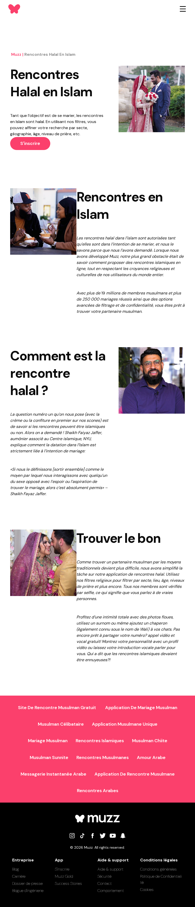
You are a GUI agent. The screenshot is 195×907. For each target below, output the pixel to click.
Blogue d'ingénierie (27, 890)
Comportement (111, 890)
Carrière (18, 876)
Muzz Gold (64, 876)
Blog (15, 869)
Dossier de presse (27, 883)
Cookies (147, 889)
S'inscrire (30, 143)
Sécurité (104, 876)
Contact (105, 883)
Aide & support (110, 869)
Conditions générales (158, 869)
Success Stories (68, 883)
